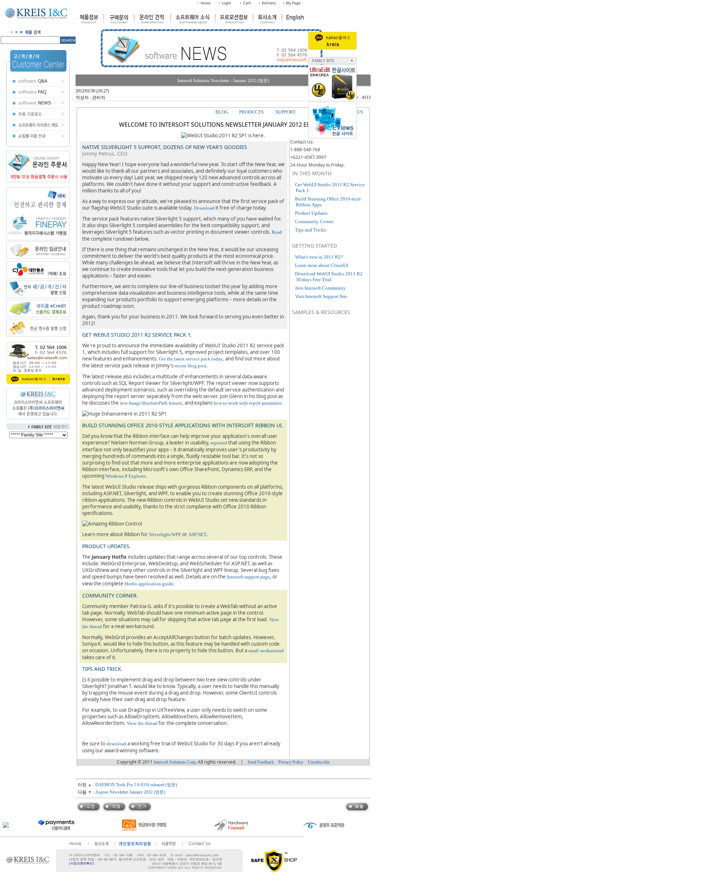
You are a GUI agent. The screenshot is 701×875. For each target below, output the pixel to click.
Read (277, 232)
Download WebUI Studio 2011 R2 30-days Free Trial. (329, 276)
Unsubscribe (319, 762)
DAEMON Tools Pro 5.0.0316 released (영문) (136, 784)
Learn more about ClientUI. (322, 265)
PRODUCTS (251, 112)
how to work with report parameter (247, 403)
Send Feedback (261, 762)
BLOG (221, 112)
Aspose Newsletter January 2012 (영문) (130, 792)
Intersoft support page (248, 577)
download (116, 743)
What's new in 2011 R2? (319, 257)
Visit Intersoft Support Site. (321, 296)
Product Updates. (312, 213)
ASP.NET (197, 534)
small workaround (266, 650)
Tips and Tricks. (311, 230)
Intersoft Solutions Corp (175, 762)
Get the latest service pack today (191, 359)
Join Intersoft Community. (320, 288)
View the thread (142, 723)
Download (204, 208)
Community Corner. (314, 221)
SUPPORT (286, 112)
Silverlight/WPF (165, 534)
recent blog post (190, 365)
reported (219, 443)
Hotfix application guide (149, 583)
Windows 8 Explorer (126, 476)
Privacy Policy (290, 762)
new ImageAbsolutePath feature (151, 403)
